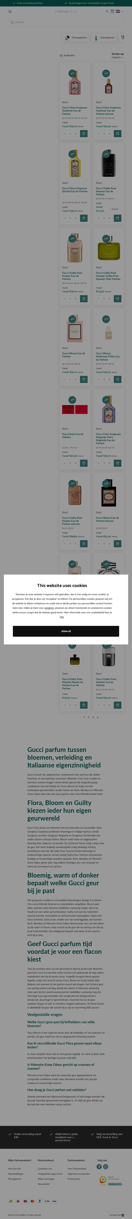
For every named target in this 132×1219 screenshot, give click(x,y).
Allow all (66, 631)
